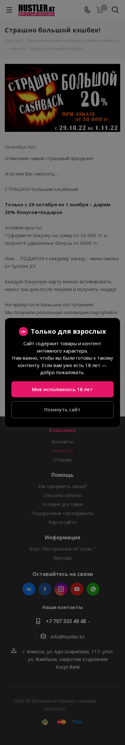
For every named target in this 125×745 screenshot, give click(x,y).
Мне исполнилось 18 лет (62, 389)
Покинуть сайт (62, 409)
